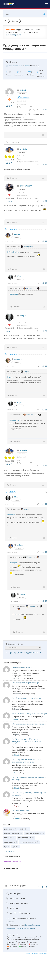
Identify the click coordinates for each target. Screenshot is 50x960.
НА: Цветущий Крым (20, 810)
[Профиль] (7, 106)
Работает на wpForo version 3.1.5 (36, 953)
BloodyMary (26, 186)
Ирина (16, 735)
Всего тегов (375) (9, 851)
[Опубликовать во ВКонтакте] (46, 110)
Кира (16, 806)
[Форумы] (5, 21)
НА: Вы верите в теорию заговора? (26, 683)
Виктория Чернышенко (12, 862)
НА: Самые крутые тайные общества (26, 698)
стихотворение (24, 838)
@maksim (13, 294)
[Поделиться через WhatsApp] (44, 110)
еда (5, 846)
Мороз (27, 66)
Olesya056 (10, 922)
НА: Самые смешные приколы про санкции (29, 714)
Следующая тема (32, 653)
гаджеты (8, 838)
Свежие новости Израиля (22, 667)
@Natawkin (14, 420)
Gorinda (17, 819)
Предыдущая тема (15, 653)
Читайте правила (13, 35)
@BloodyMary (13, 252)
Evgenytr (17, 694)
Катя (16, 719)
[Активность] (9, 106)
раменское (9, 829)
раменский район (11, 833)
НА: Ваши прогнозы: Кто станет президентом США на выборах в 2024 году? (27, 741)
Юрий (16, 755)
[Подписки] (12, 106)
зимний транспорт (29, 842)
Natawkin (17, 359)
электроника (9, 842)
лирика (23, 829)
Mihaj (23, 90)
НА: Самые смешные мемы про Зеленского (29, 724)
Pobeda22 (17, 678)
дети (15, 846)
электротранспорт (33, 833)
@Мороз (10, 377)
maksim (23, 149)
